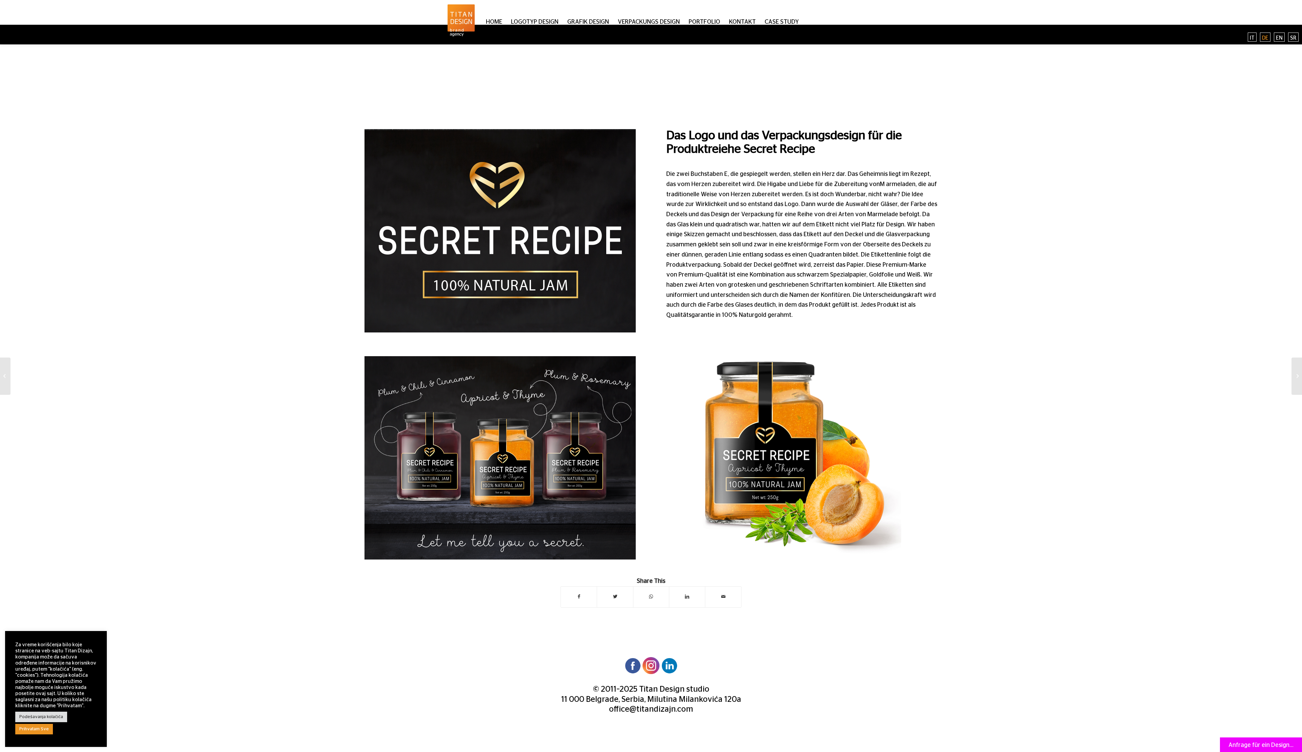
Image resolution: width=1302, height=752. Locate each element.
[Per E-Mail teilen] (723, 597)
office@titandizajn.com (651, 709)
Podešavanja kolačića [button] (41, 717)
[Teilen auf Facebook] (579, 597)
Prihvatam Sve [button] (34, 729)
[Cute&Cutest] (1296, 376)
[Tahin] (5, 376)
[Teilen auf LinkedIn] (687, 597)
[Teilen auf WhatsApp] (651, 597)
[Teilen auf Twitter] (615, 597)
